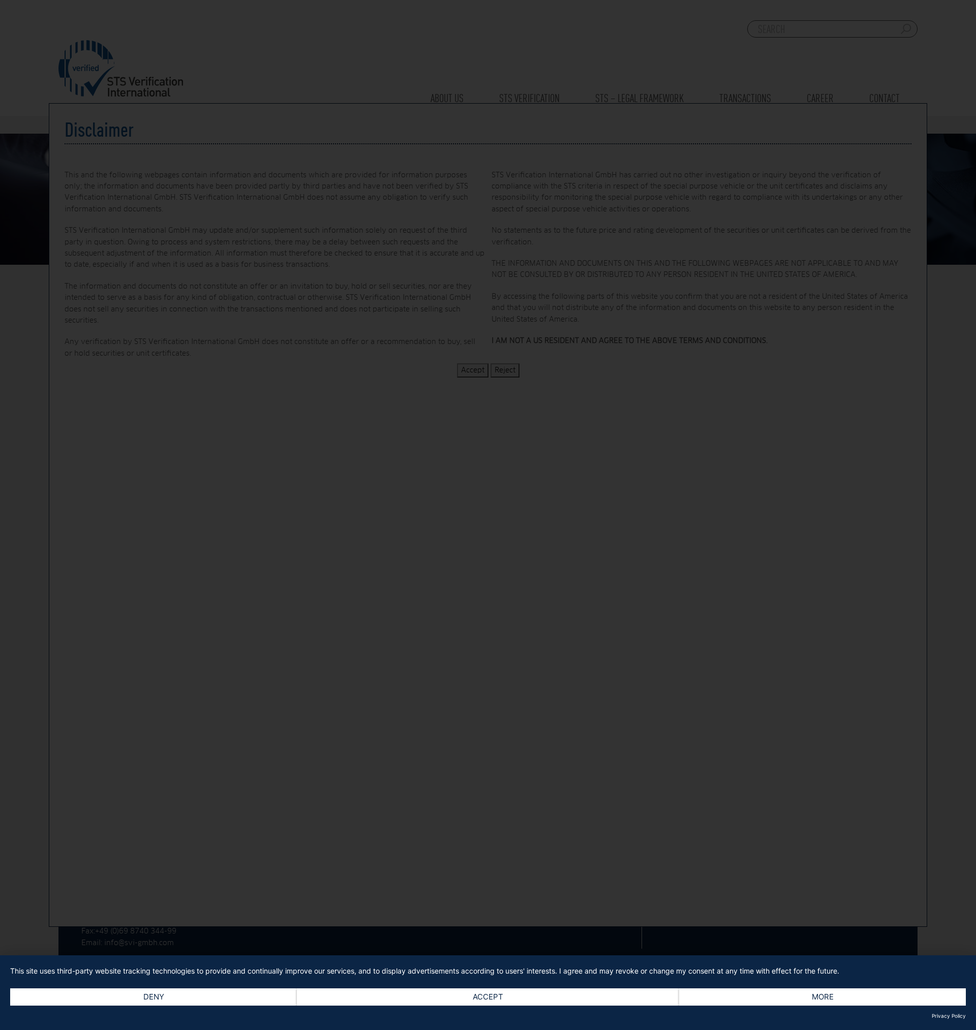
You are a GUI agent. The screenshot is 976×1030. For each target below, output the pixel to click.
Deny (153, 997)
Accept (488, 997)
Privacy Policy (949, 1016)
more (823, 997)
